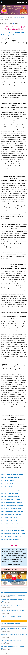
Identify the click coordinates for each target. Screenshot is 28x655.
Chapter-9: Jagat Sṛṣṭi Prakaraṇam (10, 499)
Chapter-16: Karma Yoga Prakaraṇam (11, 521)
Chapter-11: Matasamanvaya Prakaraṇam (12, 505)
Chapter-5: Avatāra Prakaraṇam (9, 487)
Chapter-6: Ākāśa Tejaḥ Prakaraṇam (11, 490)
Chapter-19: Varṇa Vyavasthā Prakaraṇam (12, 530)
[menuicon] (26, 2)
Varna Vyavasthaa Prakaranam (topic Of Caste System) (14, 606)
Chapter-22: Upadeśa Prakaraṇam (10, 539)
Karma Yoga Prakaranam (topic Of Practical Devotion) (13, 595)
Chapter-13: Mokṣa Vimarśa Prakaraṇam (12, 511)
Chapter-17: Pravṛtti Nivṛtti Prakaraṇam (11, 524)
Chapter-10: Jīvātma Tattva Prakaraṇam (11, 502)
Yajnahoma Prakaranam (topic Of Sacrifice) (11, 616)
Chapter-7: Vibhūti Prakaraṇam (9, 493)
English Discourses (19, 17)
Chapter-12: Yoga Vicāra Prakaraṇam (11, 508)
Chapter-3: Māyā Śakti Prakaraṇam (10, 481)
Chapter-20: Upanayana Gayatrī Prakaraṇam (13, 533)
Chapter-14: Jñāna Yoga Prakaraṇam (11, 514)
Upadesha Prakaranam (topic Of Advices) (10, 623)
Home (1, 17)
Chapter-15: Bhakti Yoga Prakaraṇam (11, 518)
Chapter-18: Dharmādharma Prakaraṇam (12, 527)
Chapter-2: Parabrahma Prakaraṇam (11, 477)
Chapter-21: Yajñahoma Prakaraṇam (11, 536)
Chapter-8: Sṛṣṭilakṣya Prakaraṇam (10, 496)
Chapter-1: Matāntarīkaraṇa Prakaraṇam (12, 474)
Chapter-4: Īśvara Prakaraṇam (9, 484)
